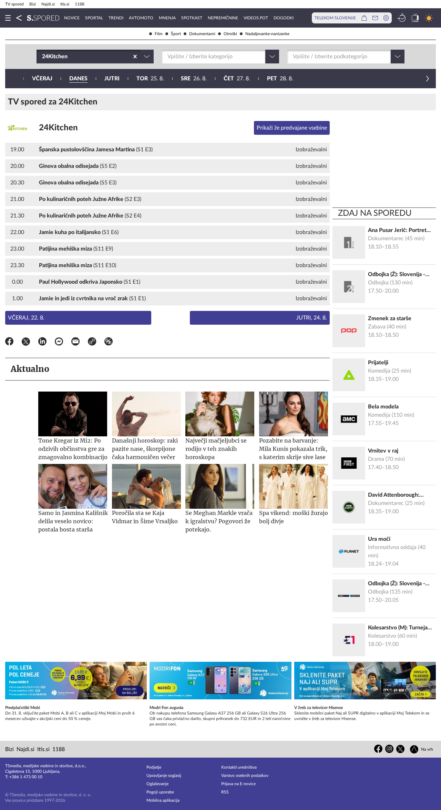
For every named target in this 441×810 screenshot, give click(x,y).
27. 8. (237, 78)
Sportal (94, 18)
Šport (176, 34)
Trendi (116, 18)
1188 (79, 4)
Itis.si (64, 4)
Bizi (32, 4)
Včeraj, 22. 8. (26, 318)
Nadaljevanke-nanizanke (267, 34)
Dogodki (284, 18)
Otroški (230, 34)
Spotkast (191, 18)
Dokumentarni (202, 34)
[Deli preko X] (26, 342)
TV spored (14, 4)
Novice (72, 18)
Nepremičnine (223, 18)
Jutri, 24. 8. (311, 318)
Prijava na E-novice (238, 784)
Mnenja (167, 18)
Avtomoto (141, 18)
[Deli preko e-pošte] (75, 342)
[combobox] (42, 56)
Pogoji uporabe (160, 792)
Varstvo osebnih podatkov (244, 775)
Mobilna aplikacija (163, 800)
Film (159, 34)
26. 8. (194, 78)
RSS (225, 792)
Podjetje (153, 767)
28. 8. (280, 78)
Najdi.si (48, 4)
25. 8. (150, 78)
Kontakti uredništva (239, 767)
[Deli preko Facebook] (9, 342)
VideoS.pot (256, 18)
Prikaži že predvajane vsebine (292, 128)
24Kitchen (58, 128)
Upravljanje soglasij (163, 775)
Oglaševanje (157, 784)
